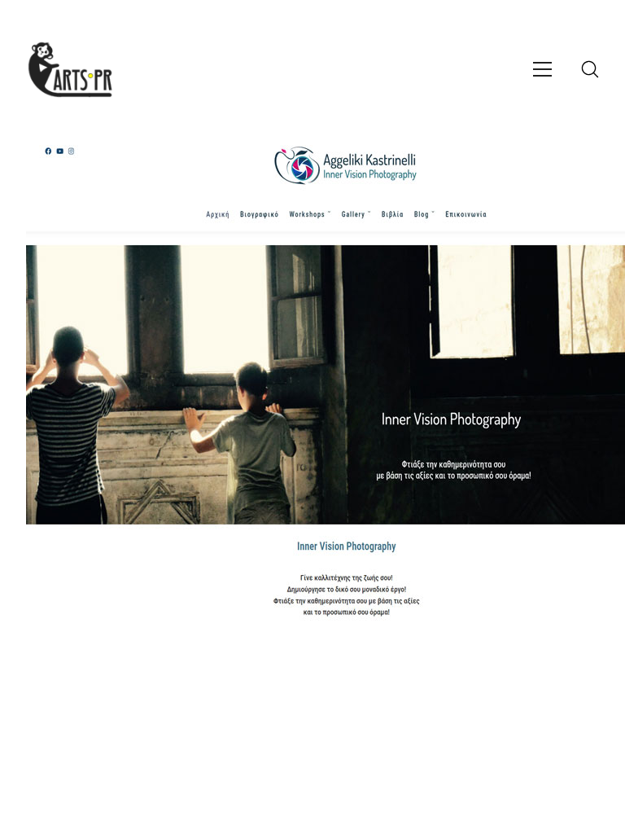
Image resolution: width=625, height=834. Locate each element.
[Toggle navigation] (542, 69)
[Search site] (590, 69)
